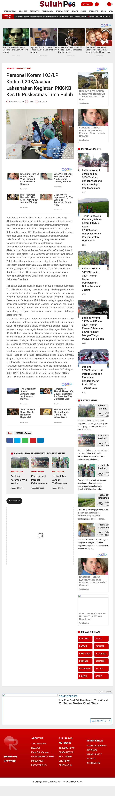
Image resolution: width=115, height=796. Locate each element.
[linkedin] (40, 440)
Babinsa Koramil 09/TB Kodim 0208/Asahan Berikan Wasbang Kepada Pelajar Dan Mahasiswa (92, 179)
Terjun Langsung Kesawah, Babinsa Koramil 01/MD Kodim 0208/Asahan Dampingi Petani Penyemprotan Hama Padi (92, 228)
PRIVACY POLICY (39, 765)
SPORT (99, 676)
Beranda (10, 68)
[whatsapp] (25, 440)
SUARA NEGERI (66, 752)
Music (83, 11)
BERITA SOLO (65, 765)
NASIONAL (100, 661)
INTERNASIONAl (102, 654)
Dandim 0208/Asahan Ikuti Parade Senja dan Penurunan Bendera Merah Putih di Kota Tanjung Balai (92, 377)
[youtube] (14, 4)
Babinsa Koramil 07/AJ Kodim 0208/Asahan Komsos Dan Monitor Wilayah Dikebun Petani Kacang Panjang (19, 480)
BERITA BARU (65, 756)
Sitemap (87, 4)
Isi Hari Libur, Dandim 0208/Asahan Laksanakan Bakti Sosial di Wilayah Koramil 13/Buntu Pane (60, 480)
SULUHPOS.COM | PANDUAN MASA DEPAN (65, 782)
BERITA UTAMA (23, 68)
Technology (47, 11)
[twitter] (7, 4)
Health (75, 11)
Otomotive (34, 11)
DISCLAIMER (37, 761)
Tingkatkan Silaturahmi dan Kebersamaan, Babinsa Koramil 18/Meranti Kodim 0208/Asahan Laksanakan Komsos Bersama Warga (105, 526)
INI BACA (91, 758)
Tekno (103, 11)
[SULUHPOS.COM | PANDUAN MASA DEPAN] (57, 7)
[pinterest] (33, 440)
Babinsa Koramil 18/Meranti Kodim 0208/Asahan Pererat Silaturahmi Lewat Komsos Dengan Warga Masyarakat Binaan (93, 328)
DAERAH (83, 646)
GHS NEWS (64, 761)
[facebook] (3, 4)
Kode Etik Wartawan (40, 752)
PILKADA (100, 669)
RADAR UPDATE (94, 754)
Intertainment (62, 11)
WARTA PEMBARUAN (97, 745)
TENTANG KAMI (38, 743)
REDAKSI (35, 748)
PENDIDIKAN (85, 669)
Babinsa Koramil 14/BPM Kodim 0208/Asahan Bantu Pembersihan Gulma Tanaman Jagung (91, 279)
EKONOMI (100, 646)
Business (23, 11)
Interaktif (93, 11)
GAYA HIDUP (84, 654)
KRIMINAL (83, 661)
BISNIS (99, 638)
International (10, 11)
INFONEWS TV (93, 763)
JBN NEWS (92, 750)
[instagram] (11, 4)
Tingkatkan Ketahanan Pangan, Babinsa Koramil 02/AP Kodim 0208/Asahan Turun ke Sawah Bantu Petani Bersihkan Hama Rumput (104, 496)
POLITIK (83, 676)
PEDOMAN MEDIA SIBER (43, 756)
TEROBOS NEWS (66, 748)
